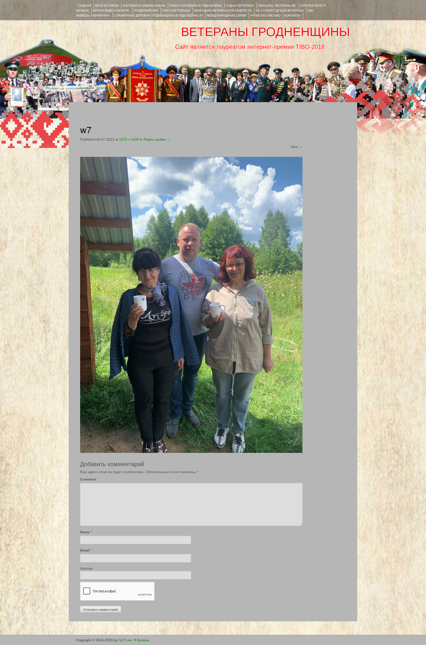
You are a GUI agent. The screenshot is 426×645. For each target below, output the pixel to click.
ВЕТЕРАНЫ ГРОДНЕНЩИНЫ (265, 32)
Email (84, 550)
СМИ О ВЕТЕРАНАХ (176, 10)
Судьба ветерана (240, 5)
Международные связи (226, 15)
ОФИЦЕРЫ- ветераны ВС (277, 5)
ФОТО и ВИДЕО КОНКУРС (111, 10)
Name (84, 532)
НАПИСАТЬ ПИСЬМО (265, 15)
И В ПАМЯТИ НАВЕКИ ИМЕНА (144, 5)
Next (296, 147)
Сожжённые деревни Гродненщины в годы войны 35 (158, 15)
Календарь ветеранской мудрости (223, 10)
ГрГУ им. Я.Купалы (133, 640)
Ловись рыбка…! (156, 139)
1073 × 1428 (129, 139)
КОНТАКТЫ (292, 15)
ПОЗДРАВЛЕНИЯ (146, 10)
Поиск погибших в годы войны (195, 5)
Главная (84, 5)
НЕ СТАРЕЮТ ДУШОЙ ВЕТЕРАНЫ (280, 10)
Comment (88, 479)
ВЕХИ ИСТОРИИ (107, 5)
